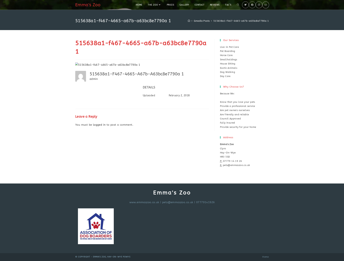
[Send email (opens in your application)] (265, 4)
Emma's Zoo (87, 4)
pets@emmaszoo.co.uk (177, 202)
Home (265, 257)
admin (94, 79)
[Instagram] (259, 4)
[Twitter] (245, 4)
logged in (99, 124)
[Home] (189, 21)
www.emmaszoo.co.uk (144, 202)
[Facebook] (252, 4)
